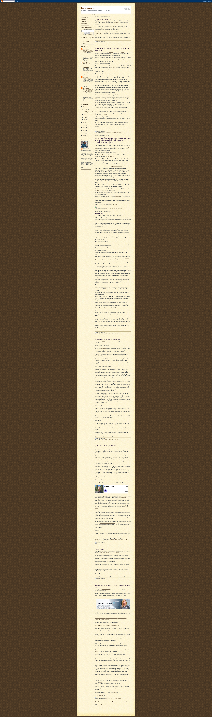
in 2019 (105, 180)
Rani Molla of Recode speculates (107, 523)
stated (96, 389)
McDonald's (100, 695)
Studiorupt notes (117, 577)
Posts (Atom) (104, 705)
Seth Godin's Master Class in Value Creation (109, 552)
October (85, 112)
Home (113, 701)
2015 (84, 127)
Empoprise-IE (85, 77)
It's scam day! (99, 214)
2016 (84, 125)
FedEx (114, 692)
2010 (84, 135)
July (84, 116)
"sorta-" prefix (114, 204)
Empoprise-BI (88, 7)
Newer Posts (98, 701)
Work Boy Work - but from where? (105, 445)
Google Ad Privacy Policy (87, 38)
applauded (117, 196)
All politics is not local (87, 78)
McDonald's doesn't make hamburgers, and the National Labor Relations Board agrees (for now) (88, 65)
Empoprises (86, 148)
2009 (84, 137)
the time (117, 143)
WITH (96, 651)
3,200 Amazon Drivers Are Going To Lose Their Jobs (107, 625)
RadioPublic (98, 541)
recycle (114, 356)
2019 (84, 120)
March (85, 119)
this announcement (110, 156)
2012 (84, 132)
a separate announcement (116, 166)
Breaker (111, 539)
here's (100, 483)
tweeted (111, 52)
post (107, 154)
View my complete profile (86, 169)
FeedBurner (90, 34)
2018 (84, 122)
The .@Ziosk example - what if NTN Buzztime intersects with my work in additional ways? (88, 91)
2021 (84, 106)
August (85, 114)
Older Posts (128, 701)
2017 (84, 124)
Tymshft (97, 356)
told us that (104, 114)
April (85, 117)
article (122, 52)
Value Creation (99, 549)
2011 (84, 133)
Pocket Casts (124, 539)
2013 (84, 130)
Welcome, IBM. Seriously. (88, 111)
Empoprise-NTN (86, 88)
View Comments (118, 42)
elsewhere (103, 348)
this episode (112, 26)
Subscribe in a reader (85, 25)
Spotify (104, 541)
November (86, 109)
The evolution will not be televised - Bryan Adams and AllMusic (88, 51)
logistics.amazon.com (105, 589)
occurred (99, 190)
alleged (112, 67)
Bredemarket (116, 22)
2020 (84, 108)
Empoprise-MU (86, 49)
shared (103, 154)
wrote (103, 341)
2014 (84, 129)
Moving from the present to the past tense (107, 339)
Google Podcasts (117, 539)
